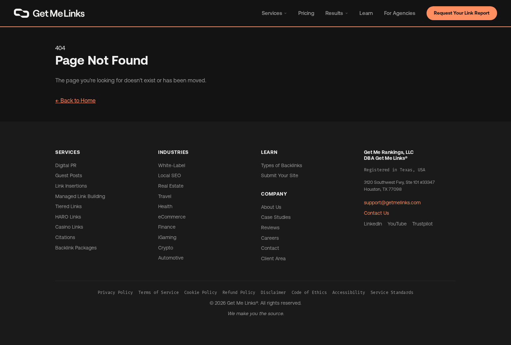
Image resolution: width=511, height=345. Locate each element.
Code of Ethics (309, 292)
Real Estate (171, 186)
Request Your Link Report (461, 13)
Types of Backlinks (281, 165)
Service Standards (392, 292)
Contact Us (376, 213)
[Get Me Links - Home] (49, 13)
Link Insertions (71, 186)
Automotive (171, 258)
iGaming (167, 237)
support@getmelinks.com (392, 202)
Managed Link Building (80, 196)
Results (334, 13)
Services (272, 13)
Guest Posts (68, 175)
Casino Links (69, 227)
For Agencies (399, 13)
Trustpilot (422, 224)
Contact (270, 248)
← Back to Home (75, 100)
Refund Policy (238, 292)
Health (165, 206)
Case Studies (276, 217)
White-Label (171, 165)
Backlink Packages (76, 247)
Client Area (273, 258)
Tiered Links (68, 206)
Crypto (165, 247)
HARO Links (68, 217)
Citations (65, 237)
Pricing (306, 13)
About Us (271, 207)
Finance (167, 227)
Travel (164, 196)
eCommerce (172, 217)
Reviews (270, 227)
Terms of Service (158, 292)
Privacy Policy (115, 292)
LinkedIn (373, 224)
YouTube (397, 224)
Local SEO (169, 175)
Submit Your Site (279, 175)
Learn (366, 13)
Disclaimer (273, 292)
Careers (270, 238)
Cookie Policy (200, 292)
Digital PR (65, 165)
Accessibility (348, 292)
